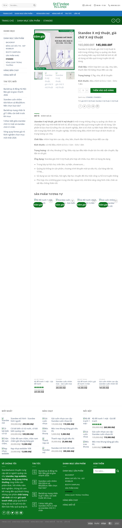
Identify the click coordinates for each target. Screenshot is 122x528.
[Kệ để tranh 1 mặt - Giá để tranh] (43, 288)
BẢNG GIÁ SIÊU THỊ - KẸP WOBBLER (15, 47)
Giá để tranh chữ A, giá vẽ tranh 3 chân (86, 382)
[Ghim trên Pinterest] (93, 106)
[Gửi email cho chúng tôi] (17, 513)
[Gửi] (35, 5)
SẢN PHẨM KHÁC (12, 55)
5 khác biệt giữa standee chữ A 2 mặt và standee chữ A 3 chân (14, 124)
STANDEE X (97, 97)
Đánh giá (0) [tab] (46, 116)
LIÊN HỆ (77, 13)
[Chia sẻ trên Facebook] (80, 106)
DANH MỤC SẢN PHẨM (23, 13)
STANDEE (48, 20)
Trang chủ (8, 20)
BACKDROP (10, 42)
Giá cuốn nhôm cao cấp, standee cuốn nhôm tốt (108, 382)
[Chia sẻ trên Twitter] (84, 106)
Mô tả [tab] (36, 116)
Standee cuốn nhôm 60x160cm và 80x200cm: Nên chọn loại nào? (14, 102)
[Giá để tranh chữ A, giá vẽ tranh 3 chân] (87, 288)
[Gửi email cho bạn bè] (89, 106)
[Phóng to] (37, 67)
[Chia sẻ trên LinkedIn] (97, 106)
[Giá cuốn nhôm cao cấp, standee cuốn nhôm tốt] (108, 288)
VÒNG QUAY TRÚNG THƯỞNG (14, 63)
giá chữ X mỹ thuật (88, 101)
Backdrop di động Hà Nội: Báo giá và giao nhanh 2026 (15, 92)
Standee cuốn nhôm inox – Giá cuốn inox (64, 382)
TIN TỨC (68, 13)
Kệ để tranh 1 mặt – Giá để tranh (43, 382)
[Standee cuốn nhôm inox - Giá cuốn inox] (65, 288)
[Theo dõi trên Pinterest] (21, 513)
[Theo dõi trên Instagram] (8, 513)
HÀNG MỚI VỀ (57, 13)
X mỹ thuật (114, 101)
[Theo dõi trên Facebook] (4, 513)
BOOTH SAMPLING (13, 52)
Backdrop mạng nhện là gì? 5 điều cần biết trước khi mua (14, 113)
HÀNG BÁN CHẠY (43, 13)
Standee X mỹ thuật (103, 101)
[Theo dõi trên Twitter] (13, 513)
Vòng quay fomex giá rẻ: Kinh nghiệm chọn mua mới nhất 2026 (14, 134)
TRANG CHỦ (7, 13)
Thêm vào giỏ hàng (103, 90)
